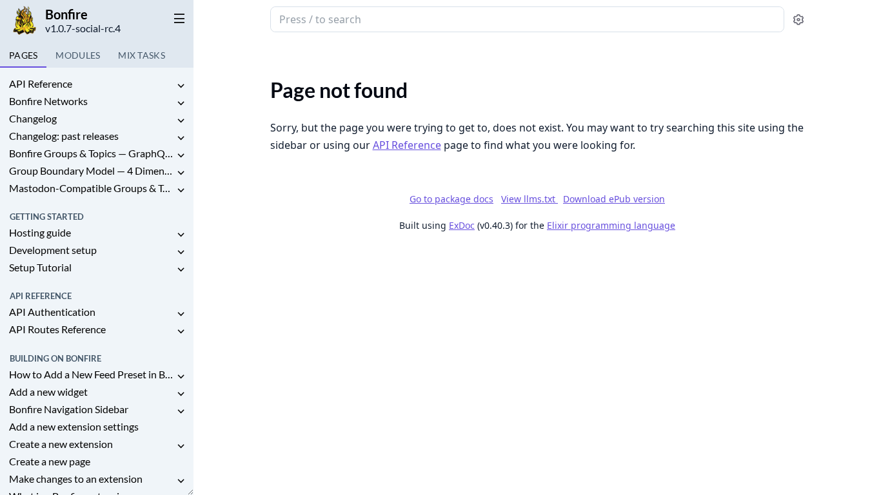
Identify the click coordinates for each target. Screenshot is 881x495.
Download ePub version (614, 199)
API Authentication (52, 312)
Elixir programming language (611, 225)
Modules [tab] (77, 55)
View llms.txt (529, 199)
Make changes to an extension (76, 478)
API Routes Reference (57, 329)
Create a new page (49, 461)
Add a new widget (48, 391)
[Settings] (798, 19)
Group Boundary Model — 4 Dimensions (91, 170)
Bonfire (66, 14)
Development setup (53, 250)
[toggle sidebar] (176, 18)
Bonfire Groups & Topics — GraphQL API (91, 153)
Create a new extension (61, 444)
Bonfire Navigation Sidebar (68, 409)
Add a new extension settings (74, 426)
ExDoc (462, 225)
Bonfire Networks (48, 101)
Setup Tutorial (40, 267)
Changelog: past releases (64, 136)
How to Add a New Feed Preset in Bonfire (91, 374)
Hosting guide (40, 232)
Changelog (33, 118)
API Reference (40, 83)
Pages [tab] (23, 55)
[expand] (180, 86)
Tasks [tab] (141, 55)
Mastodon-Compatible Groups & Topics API (91, 188)
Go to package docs (451, 199)
